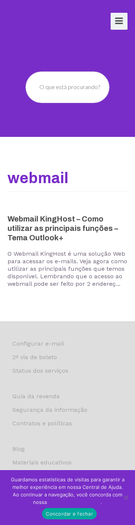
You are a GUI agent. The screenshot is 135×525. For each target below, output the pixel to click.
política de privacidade (74, 502)
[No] (125, 497)
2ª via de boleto (34, 357)
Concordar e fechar (69, 514)
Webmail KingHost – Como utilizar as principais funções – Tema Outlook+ (63, 228)
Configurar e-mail (38, 343)
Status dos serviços (40, 370)
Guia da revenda (36, 396)
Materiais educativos (42, 462)
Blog (18, 448)
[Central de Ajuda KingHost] (36, 22)
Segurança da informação (49, 409)
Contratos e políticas (42, 423)
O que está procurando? (69, 86)
